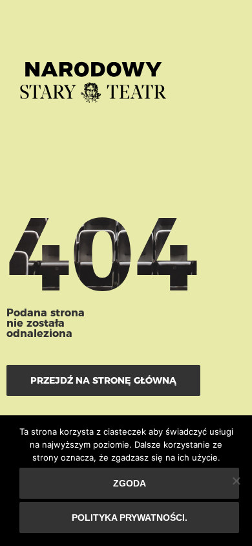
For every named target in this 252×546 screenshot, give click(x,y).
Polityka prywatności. (129, 517)
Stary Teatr (93, 77)
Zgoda (129, 483)
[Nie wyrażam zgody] (235, 480)
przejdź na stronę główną (103, 380)
